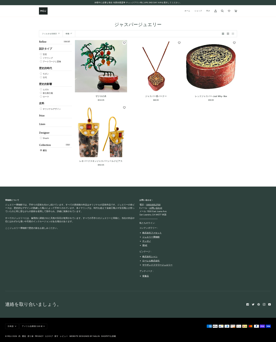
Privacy (39, 336)
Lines (42, 124)
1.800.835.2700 (153, 204)
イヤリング (47, 58)
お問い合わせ (155, 208)
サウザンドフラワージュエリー (157, 265)
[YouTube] (269, 304)
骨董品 (145, 276)
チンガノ (146, 241)
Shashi (45, 138)
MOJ (9, 336)
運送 (24, 336)
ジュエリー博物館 (151, 237)
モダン (45, 74)
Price (42, 115)
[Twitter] (253, 304)
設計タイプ (45, 48)
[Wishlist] (229, 11)
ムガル (45, 89)
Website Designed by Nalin (84, 336)
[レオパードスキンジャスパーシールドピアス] (101, 131)
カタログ (49, 336)
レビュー (64, 336)
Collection (45, 145)
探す (56, 336)
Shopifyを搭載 (108, 336)
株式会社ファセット (152, 233)
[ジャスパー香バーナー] (156, 66)
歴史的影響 (45, 84)
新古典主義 (47, 93)
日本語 (11, 326)
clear (68, 145)
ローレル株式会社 (151, 260)
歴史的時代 (45, 68)
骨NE (144, 245)
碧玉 (44, 150)
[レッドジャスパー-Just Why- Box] (211, 66)
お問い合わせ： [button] (146, 200)
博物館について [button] (12, 200)
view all (67, 41)
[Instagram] (264, 304)
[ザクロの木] (101, 66)
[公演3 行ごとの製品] (228, 33)
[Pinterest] (258, 304)
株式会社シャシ (149, 256)
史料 (41, 103)
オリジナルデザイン (51, 109)
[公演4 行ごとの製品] (233, 33)
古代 (44, 77)
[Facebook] (247, 304)
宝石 (44, 54)
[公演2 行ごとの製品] (223, 33)
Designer (44, 132)
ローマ (45, 97)
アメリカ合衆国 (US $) (32, 326)
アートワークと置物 (51, 61)
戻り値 (30, 336)
